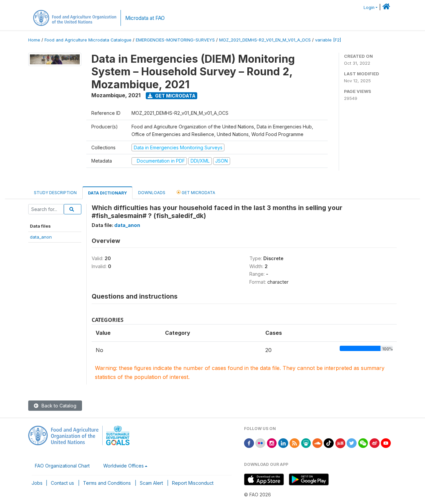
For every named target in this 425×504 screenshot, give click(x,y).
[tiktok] (329, 442)
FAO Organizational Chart (62, 465)
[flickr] (260, 442)
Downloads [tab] (151, 192)
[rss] (294, 442)
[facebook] (249, 442)
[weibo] (375, 442)
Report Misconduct (192, 483)
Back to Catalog (58, 405)
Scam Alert (151, 483)
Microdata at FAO (145, 18)
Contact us (62, 483)
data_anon (41, 237)
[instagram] (272, 442)
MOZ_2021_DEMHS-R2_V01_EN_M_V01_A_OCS (265, 39)
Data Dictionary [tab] (107, 192)
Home (34, 39)
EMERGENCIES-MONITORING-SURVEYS (175, 39)
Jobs (37, 483)
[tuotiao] (340, 442)
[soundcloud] (317, 442)
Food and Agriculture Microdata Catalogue (87, 39)
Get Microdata (175, 96)
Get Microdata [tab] (198, 192)
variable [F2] (328, 39)
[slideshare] (306, 442)
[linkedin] (283, 442)
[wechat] (363, 442)
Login (369, 7)
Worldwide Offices (123, 465)
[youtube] (386, 442)
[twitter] (352, 442)
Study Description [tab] (55, 192)
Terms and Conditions (107, 483)
